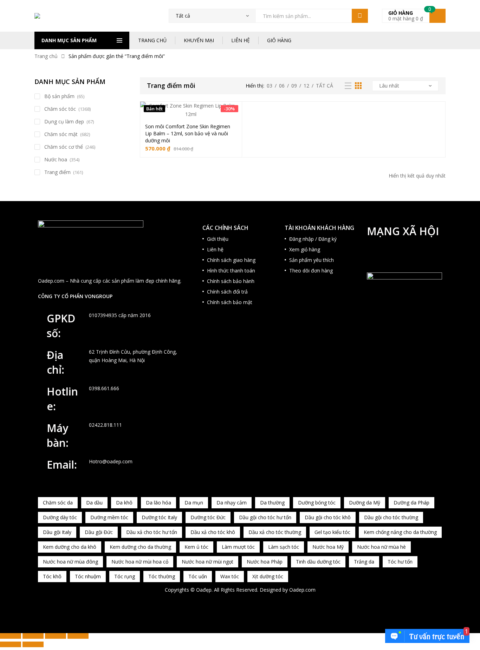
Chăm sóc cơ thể (63, 146)
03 (269, 85)
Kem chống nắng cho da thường (400, 532)
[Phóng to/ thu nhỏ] (10, 636)
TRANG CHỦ (152, 40)
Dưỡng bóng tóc (317, 502)
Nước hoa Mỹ (328, 546)
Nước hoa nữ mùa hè (381, 546)
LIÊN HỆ (240, 40)
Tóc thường (161, 576)
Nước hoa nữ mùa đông (70, 561)
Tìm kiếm (360, 16)
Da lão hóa (158, 502)
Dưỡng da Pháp (411, 502)
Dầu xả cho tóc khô (212, 532)
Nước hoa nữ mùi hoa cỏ (139, 561)
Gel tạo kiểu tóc (332, 532)
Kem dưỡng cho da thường (140, 546)
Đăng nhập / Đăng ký (313, 239)
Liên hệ (215, 249)
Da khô (124, 502)
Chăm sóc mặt (61, 134)
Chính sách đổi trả (227, 291)
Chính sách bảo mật (229, 302)
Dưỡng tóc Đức (208, 517)
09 (294, 85)
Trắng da (364, 561)
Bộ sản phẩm (59, 96)
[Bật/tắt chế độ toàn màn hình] (33, 636)
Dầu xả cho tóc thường (274, 532)
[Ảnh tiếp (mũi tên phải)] (33, 644)
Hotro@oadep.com (110, 461)
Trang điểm (57, 172)
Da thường (272, 502)
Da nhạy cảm (231, 502)
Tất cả (324, 85)
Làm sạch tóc (283, 546)
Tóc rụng (124, 576)
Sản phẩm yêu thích (311, 260)
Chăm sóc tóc (60, 108)
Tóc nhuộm (88, 576)
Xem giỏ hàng (304, 249)
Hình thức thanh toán (231, 270)
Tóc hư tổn (400, 561)
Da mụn (193, 502)
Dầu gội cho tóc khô (328, 517)
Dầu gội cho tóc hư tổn (265, 517)
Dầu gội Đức (99, 532)
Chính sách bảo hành (230, 281)
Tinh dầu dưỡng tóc (318, 561)
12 (306, 85)
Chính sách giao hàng (231, 260)
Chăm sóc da (58, 502)
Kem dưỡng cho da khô (69, 546)
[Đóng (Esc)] (78, 636)
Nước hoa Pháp (265, 561)
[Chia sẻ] (55, 636)
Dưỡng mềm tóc (109, 517)
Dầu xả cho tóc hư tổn (151, 532)
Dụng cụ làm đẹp (64, 121)
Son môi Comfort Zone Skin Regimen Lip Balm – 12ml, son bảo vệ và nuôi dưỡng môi (187, 133)
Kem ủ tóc (196, 546)
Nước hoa (55, 159)
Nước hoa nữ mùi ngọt (207, 561)
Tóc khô (52, 576)
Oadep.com (302, 589)
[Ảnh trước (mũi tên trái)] (10, 644)
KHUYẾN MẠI (199, 40)
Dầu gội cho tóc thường (391, 517)
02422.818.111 (105, 424)
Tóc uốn (197, 576)
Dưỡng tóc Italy (159, 517)
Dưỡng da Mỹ (364, 502)
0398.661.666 (104, 388)
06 (282, 85)
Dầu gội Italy (57, 532)
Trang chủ (46, 56)
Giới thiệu (217, 239)
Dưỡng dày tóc (60, 517)
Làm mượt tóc (238, 546)
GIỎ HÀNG (279, 40)
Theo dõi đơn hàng (311, 270)
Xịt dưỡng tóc (267, 576)
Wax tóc (229, 576)
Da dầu (94, 502)
